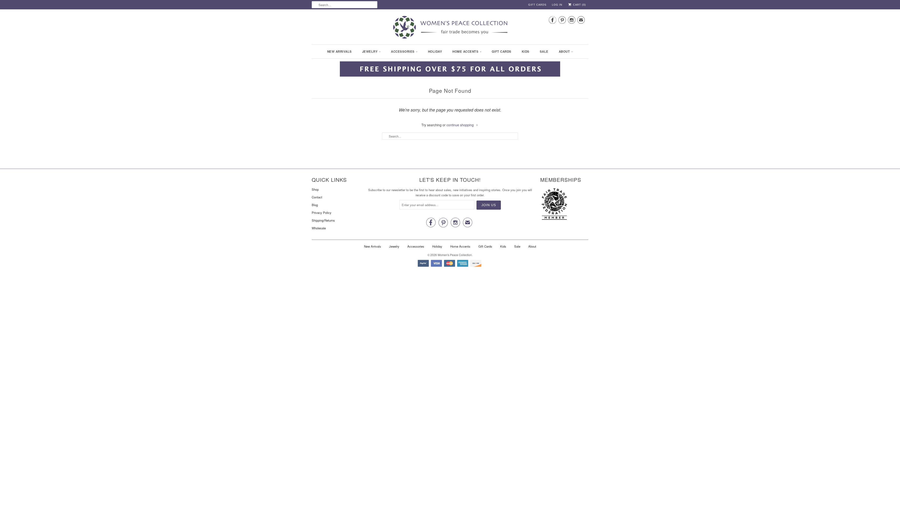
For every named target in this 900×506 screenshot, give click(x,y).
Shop (315, 189)
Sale (544, 51)
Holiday (435, 51)
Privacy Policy (321, 212)
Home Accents (465, 51)
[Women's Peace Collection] (450, 28)
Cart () (579, 4)
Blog (315, 205)
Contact (317, 197)
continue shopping (460, 125)
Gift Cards (537, 4)
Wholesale (319, 228)
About (564, 51)
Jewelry (370, 51)
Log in (557, 4)
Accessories (403, 51)
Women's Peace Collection (455, 255)
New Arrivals (339, 51)
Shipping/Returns (323, 220)
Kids (525, 51)
